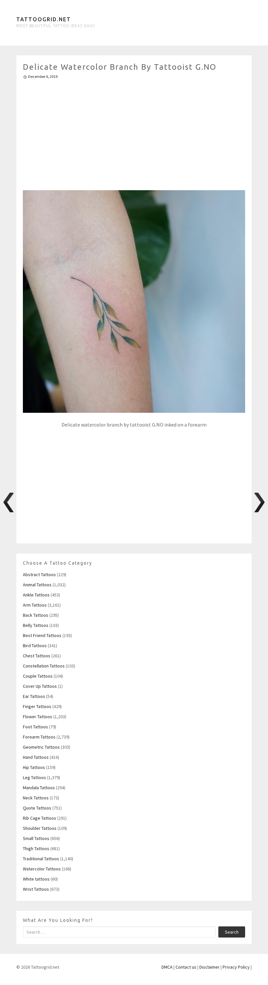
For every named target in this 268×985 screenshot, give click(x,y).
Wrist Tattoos (36, 889)
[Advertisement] (134, 132)
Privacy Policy (236, 967)
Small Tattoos (36, 838)
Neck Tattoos (36, 798)
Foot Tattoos (35, 727)
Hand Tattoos (36, 757)
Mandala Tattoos (39, 788)
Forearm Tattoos (39, 737)
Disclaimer (209, 967)
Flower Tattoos (37, 717)
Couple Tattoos (38, 676)
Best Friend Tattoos (42, 635)
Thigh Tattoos (36, 848)
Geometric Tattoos (41, 747)
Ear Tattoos (34, 696)
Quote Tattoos (37, 808)
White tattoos (36, 879)
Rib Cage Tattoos (39, 818)
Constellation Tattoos (44, 666)
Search (232, 932)
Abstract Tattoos (39, 574)
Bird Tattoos (35, 645)
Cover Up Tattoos (40, 686)
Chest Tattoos (36, 656)
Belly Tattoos (35, 625)
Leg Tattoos (34, 777)
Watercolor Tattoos (42, 869)
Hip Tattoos (34, 767)
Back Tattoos (35, 615)
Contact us (186, 967)
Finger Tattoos (37, 706)
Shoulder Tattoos (40, 828)
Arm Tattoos (35, 605)
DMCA (167, 967)
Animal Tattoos (37, 585)
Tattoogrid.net (43, 19)
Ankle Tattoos (36, 595)
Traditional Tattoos (41, 859)
